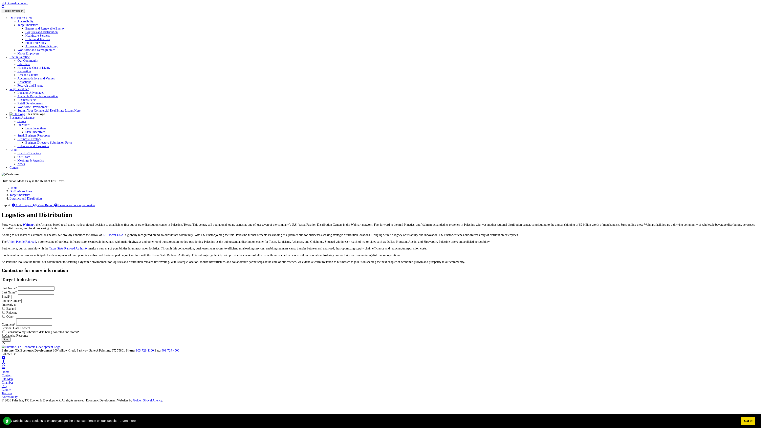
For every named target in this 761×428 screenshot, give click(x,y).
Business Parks (26, 99)
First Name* (9, 288)
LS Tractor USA (113, 235)
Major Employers (28, 53)
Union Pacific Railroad (21, 241)
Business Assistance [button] (22, 117)
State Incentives (35, 132)
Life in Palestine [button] (20, 57)
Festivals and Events (30, 85)
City (4, 386)
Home (5, 372)
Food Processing (35, 42)
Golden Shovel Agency (147, 400)
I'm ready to (9, 304)
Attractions (24, 82)
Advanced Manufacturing (41, 46)
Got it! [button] (748, 420)
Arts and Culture (27, 74)
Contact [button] (14, 167)
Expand (11, 308)
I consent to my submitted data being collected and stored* (42, 332)
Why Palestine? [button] (19, 89)
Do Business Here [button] (21, 17)
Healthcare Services (37, 35)
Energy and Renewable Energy (45, 28)
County (6, 389)
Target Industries (27, 25)
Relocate (11, 312)
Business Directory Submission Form (48, 142)
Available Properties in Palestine (37, 96)
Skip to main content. (15, 3)
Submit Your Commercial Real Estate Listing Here (48, 110)
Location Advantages (30, 92)
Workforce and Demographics (36, 50)
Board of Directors (29, 153)
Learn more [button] (128, 420)
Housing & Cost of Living (33, 67)
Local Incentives (35, 128)
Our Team (23, 157)
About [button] (13, 149)
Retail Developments (30, 103)
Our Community (27, 60)
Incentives (23, 124)
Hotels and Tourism (37, 39)
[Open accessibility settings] (7, 421)
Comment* (8, 324)
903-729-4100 (145, 350)
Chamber (7, 382)
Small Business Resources (33, 135)
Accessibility (25, 21)
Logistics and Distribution (41, 32)
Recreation (24, 71)
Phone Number (11, 300)
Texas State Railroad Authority (68, 248)
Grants (21, 121)
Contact (6, 375)
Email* (6, 296)
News (21, 164)
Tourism (7, 393)
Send (6, 339)
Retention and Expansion (33, 146)
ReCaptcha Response (15, 335)
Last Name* (9, 292)
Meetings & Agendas (30, 160)
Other (9, 316)
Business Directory (29, 139)
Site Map (7, 379)
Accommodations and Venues (36, 78)
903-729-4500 (170, 350)
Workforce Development (32, 107)
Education (23, 64)
